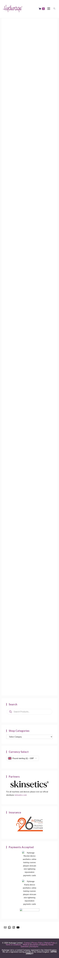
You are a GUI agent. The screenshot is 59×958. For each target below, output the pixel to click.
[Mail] (5, 928)
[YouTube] (18, 928)
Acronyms (34, 946)
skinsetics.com (21, 795)
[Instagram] (13, 928)
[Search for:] (53, 9)
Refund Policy (50, 943)
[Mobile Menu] (48, 9)
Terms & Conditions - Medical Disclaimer (22, 945)
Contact (27, 943)
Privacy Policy (37, 943)
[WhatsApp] (9, 928)
